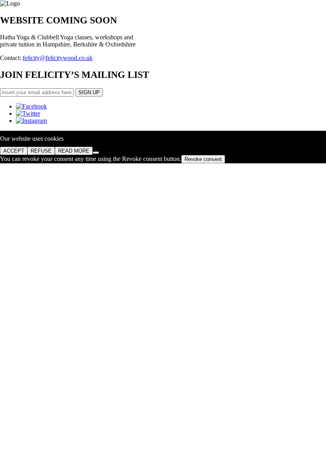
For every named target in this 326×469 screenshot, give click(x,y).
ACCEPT (13, 151)
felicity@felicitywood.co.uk (58, 57)
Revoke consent (203, 159)
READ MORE (73, 151)
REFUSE (41, 151)
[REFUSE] (96, 152)
